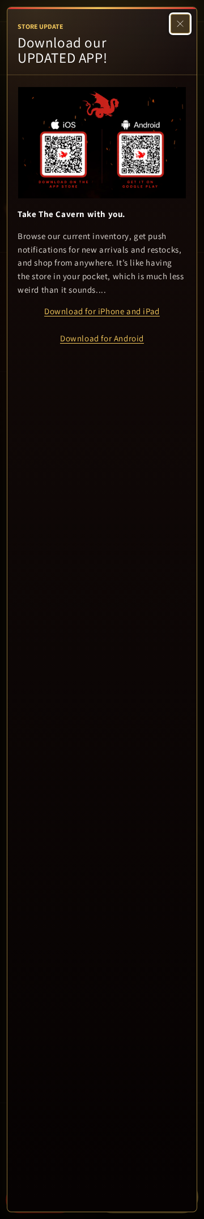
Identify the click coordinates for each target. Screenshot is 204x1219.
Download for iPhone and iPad (102, 311)
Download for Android (102, 338)
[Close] (180, 23)
